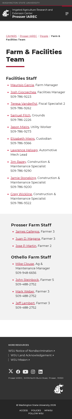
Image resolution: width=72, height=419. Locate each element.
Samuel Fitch (20, 115)
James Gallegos (27, 231)
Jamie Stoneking (23, 178)
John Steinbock (27, 280)
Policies (36, 410)
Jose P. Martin (26, 246)
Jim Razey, (19, 162)
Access (23, 410)
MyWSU (49, 410)
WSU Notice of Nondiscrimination (30, 350)
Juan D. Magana (28, 239)
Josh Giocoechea (23, 92)
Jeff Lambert (25, 303)
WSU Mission (19, 359)
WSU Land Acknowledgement (31, 355)
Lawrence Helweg (24, 150)
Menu (67, 13)
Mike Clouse (25, 264)
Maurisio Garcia (22, 85)
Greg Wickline (21, 194)
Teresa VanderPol (24, 104)
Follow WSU (36, 413)
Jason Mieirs (20, 127)
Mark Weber (25, 291)
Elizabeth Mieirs (23, 138)
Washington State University (21, 2)
